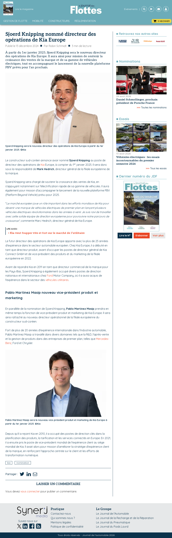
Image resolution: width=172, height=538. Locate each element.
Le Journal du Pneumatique (113, 522)
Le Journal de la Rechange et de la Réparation (125, 518)
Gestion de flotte (15, 21)
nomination (22, 462)
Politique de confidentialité (67, 526)
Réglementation (85, 21)
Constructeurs (59, 21)
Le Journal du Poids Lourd (112, 526)
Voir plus (158, 235)
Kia (43, 164)
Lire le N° (125, 235)
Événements (131, 9)
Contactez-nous (61, 513)
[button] (161, 21)
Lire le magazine (24, 9)
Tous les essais (158, 168)
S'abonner (141, 235)
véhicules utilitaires (57, 280)
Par (55, 46)
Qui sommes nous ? (63, 518)
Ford (50, 275)
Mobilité (37, 21)
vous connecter (30, 491)
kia (8, 462)
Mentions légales (61, 522)
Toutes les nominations (154, 107)
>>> (138, 107)
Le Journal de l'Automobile (112, 513)
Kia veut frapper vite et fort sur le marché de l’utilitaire (47, 233)
